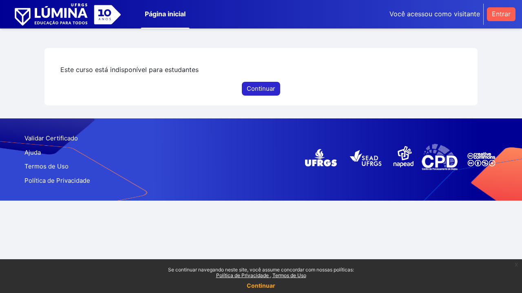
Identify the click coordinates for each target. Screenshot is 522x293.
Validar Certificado (51, 138)
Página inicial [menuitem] (165, 14)
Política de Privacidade (243, 275)
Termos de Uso (289, 275)
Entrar (501, 14)
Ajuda (32, 152)
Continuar (261, 285)
